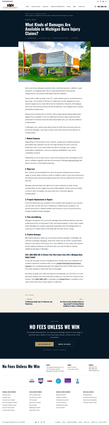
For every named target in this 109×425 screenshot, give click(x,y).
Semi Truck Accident (35, 402)
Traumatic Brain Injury (8, 410)
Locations (57, 422)
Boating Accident (61, 395)
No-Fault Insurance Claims (9, 402)
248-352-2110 (93, 367)
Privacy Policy (103, 422)
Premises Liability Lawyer (9, 405)
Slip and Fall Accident (8, 407)
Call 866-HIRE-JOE (44, 344)
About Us (45, 6)
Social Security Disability (90, 400)
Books (69, 6)
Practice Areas (35, 6)
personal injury (73, 160)
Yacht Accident (60, 407)
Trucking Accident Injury (90, 402)
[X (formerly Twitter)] (97, 1)
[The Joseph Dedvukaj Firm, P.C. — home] (10, 6)
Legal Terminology (72, 422)
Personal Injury (40, 13)
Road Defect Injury (34, 410)
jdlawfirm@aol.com (94, 370)
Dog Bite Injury (6, 397)
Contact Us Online (64, 344)
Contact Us (81, 6)
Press (63, 422)
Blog (74, 6)
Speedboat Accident (62, 405)
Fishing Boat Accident (62, 400)
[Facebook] (106, 1)
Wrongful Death (87, 395)
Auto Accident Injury (35, 395)
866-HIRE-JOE (102, 6)
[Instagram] (100, 1)
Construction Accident (8, 400)
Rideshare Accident (34, 407)
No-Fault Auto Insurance (90, 397)
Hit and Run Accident (35, 397)
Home (27, 6)
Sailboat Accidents (61, 397)
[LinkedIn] (103, 1)
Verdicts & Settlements (58, 6)
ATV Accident (33, 400)
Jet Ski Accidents (61, 402)
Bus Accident (33, 405)
